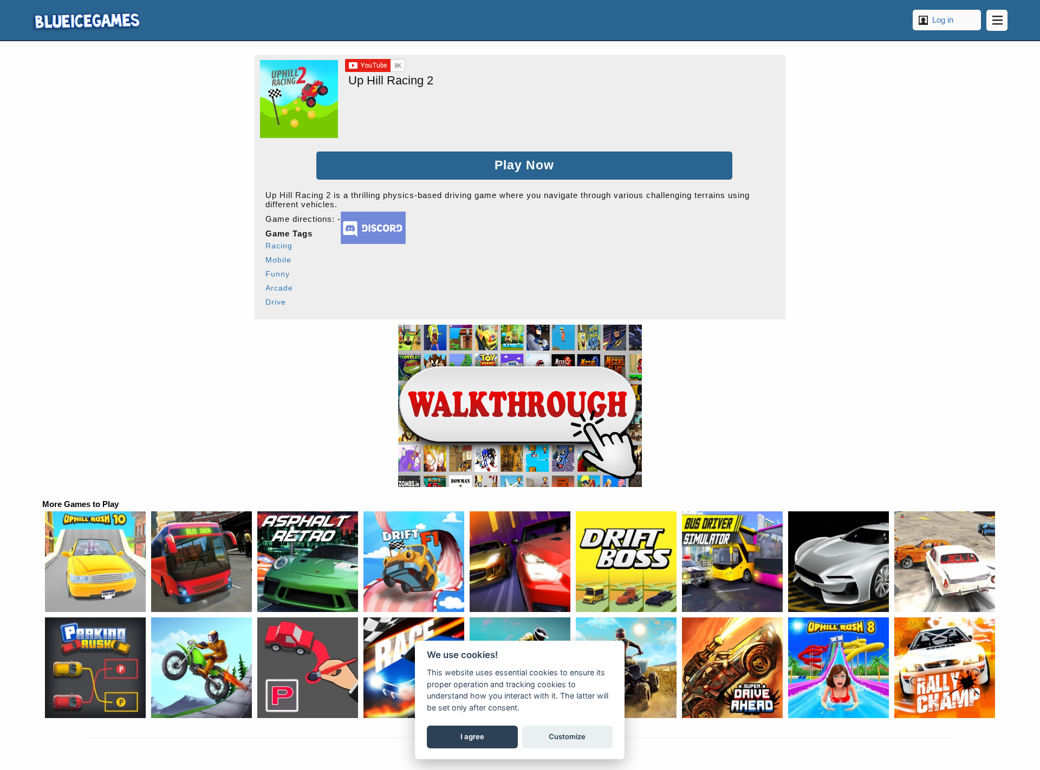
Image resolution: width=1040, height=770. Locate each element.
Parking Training (838, 561)
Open (996, 20)
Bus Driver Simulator (732, 561)
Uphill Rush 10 (95, 561)
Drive (275, 302)
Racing (278, 245)
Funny (277, 273)
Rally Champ (944, 667)
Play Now (524, 165)
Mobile (278, 259)
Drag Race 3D (413, 667)
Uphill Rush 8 (838, 667)
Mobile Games (86, 20)
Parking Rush (95, 667)
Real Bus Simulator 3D (201, 561)
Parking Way (307, 667)
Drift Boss (626, 561)
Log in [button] (942, 19)
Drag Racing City (520, 561)
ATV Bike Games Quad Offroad (626, 667)
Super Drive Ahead (732, 667)
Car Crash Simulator (944, 561)
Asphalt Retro (307, 561)
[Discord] (373, 241)
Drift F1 (413, 561)
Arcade (279, 288)
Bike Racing (201, 667)
